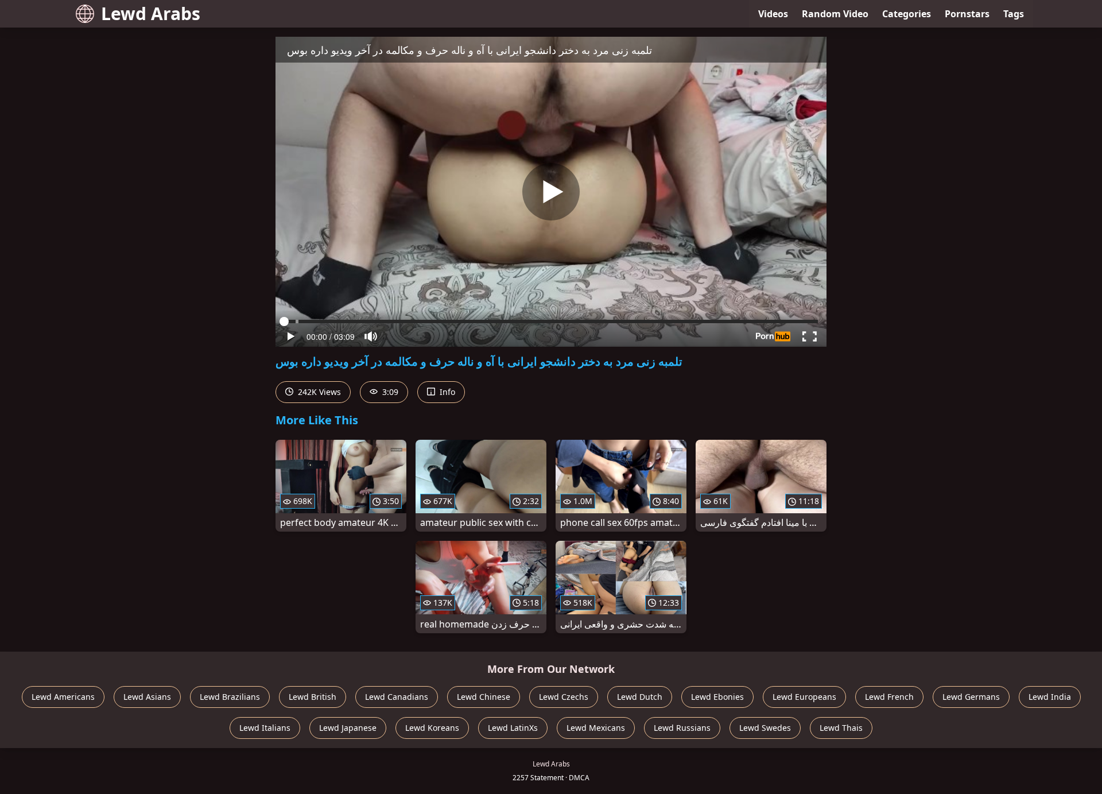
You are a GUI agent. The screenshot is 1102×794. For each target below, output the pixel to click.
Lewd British (312, 696)
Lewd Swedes (765, 727)
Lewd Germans (971, 696)
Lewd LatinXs (513, 727)
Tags (1013, 13)
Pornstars (967, 13)
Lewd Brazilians (230, 696)
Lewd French (889, 696)
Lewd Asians (147, 696)
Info (446, 391)
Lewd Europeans (804, 696)
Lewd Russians (682, 727)
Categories (906, 13)
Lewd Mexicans (595, 727)
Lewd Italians (264, 727)
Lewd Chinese (483, 696)
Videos (773, 13)
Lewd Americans (63, 696)
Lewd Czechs (563, 696)
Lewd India (1050, 696)
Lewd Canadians (396, 696)
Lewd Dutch (639, 696)
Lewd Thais (841, 727)
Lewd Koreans (432, 727)
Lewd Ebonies (717, 696)
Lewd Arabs (150, 13)
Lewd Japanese (348, 727)
